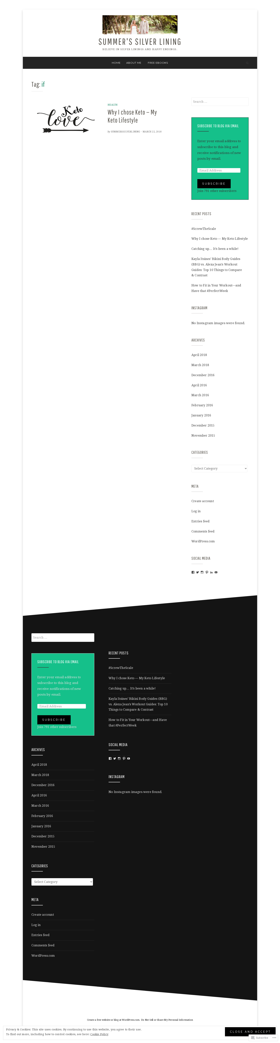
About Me (133, 62)
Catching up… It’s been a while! (214, 249)
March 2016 (200, 395)
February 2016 (202, 405)
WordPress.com (203, 541)
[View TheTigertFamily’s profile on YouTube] (216, 572)
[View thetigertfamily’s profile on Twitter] (197, 572)
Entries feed (200, 521)
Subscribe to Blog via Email (218, 125)
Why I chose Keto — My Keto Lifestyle (219, 239)
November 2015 (203, 435)
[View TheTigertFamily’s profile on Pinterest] (206, 572)
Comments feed (203, 531)
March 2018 (200, 365)
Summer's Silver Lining (140, 41)
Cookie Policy (99, 1034)
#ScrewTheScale (203, 229)
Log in (196, 511)
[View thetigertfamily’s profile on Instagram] (202, 572)
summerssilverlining (125, 131)
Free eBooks (158, 62)
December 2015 (203, 425)
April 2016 (199, 385)
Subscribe (214, 183)
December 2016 (203, 375)
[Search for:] (220, 101)
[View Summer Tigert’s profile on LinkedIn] (211, 572)
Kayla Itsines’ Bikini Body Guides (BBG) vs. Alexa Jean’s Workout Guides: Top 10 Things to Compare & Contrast (138, 704)
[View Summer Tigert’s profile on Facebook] (192, 572)
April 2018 (199, 355)
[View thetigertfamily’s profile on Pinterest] (124, 758)
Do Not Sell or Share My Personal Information (167, 1020)
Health (113, 104)
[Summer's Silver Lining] (33, 63)
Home (116, 62)
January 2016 (201, 415)
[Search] (247, 63)
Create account (202, 501)
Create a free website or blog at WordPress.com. (113, 1020)
